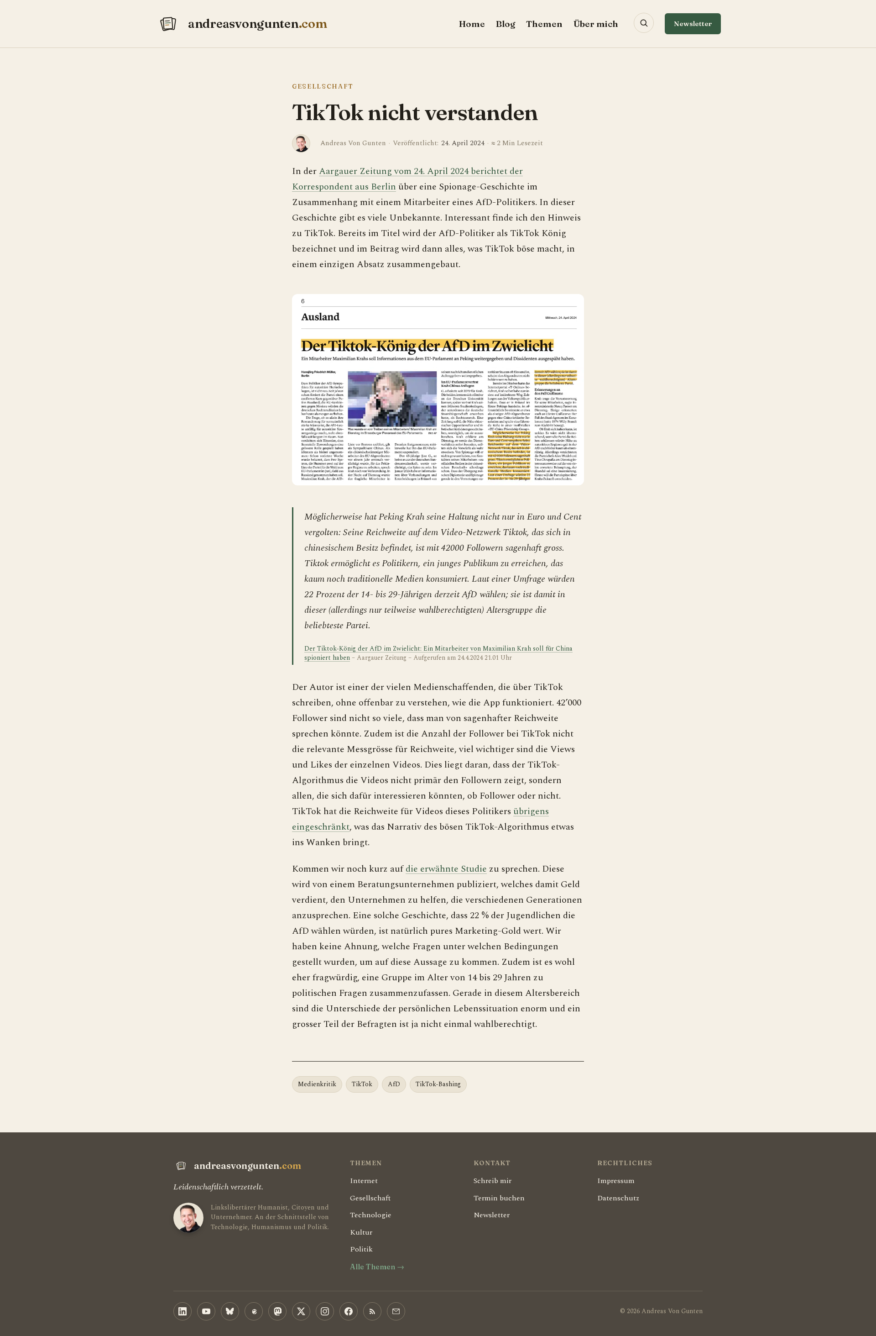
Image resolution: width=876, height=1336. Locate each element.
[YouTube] (206, 1311)
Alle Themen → (377, 1266)
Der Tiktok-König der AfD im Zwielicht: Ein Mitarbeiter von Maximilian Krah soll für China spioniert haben (438, 653)
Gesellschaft (323, 86)
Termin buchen (499, 1198)
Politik (361, 1249)
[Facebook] (348, 1311)
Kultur (361, 1232)
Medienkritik (317, 1084)
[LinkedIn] (182, 1311)
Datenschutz (618, 1198)
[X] (301, 1311)
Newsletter (693, 23)
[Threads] (254, 1311)
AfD (394, 1084)
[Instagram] (325, 1311)
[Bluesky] (230, 1311)
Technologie (370, 1215)
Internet (364, 1180)
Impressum (616, 1180)
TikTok (362, 1084)
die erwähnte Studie (446, 869)
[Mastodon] (277, 1311)
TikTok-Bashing (438, 1084)
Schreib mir (492, 1180)
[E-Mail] (396, 1311)
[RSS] (372, 1311)
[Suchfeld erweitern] (644, 23)
